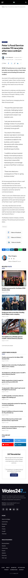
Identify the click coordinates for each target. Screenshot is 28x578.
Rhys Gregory (9, 57)
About (8, 567)
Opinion (4, 553)
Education (4, 524)
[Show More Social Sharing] (20, 63)
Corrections (13, 569)
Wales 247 (15, 573)
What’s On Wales (6, 519)
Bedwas (4, 226)
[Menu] (2, 2)
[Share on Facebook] (8, 63)
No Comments (19, 59)
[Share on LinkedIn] (17, 63)
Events (3, 550)
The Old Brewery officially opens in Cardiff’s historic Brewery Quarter (12, 337)
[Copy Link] (14, 63)
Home (3, 6)
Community (5, 521)
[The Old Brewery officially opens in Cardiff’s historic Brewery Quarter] (14, 327)
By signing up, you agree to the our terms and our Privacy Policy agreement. (14, 471)
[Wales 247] (14, 2)
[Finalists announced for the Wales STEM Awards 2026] (14, 278)
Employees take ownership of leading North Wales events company (13, 313)
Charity (3, 529)
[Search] (26, 2)
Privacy (6, 569)
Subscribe (14, 475)
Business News (5, 543)
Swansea (4, 533)
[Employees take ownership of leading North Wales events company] (14, 302)
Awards (4, 545)
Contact (21, 569)
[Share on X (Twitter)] (11, 63)
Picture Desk (21, 567)
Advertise (13, 567)
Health (3, 526)
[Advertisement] (14, 24)
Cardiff (3, 531)
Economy (4, 555)
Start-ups (4, 557)
